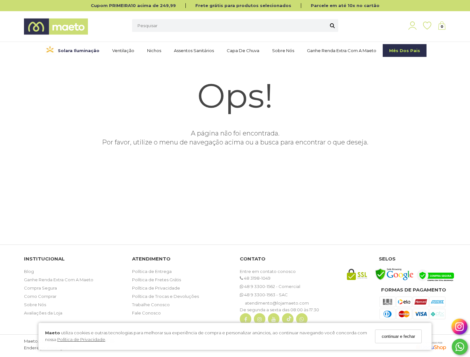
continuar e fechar (398, 336)
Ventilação (123, 50)
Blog (29, 271)
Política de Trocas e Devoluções (165, 296)
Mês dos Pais (404, 50)
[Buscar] (332, 25)
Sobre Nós (283, 50)
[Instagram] (260, 320)
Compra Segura (40, 288)
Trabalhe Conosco (151, 304)
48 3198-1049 (256, 278)
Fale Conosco (146, 312)
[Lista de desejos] (430, 25)
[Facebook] (245, 320)
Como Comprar (40, 296)
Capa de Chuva (243, 50)
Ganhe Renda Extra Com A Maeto (58, 279)
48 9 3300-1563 (259, 294)
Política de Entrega (152, 271)
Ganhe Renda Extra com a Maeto (341, 50)
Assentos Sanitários (194, 50)
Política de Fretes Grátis (156, 279)
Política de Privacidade (81, 339)
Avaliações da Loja (43, 312)
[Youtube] (274, 320)
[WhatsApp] (302, 320)
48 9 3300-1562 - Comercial (271, 286)
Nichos (154, 50)
